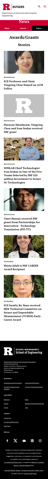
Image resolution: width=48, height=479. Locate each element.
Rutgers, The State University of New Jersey (29, 470)
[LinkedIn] (32, 440)
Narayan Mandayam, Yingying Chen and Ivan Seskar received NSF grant (23, 128)
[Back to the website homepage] (24, 7)
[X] (15, 441)
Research (7, 400)
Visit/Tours (7, 426)
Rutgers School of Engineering (34, 404)
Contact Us (7, 418)
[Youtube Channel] (24, 441)
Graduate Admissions (32, 383)
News (24, 21)
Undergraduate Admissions (13, 383)
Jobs (26, 408)
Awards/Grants (9, 77)
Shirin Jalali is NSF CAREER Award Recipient (21, 267)
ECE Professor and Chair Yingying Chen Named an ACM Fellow (23, 85)
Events (6, 404)
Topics (39, 28)
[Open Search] (39, 6)
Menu (7, 28)
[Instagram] (40, 440)
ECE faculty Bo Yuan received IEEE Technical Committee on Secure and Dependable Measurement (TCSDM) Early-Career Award (23, 312)
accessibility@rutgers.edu (12, 462)
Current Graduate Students (34, 387)
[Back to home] (21, 351)
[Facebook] (7, 440)
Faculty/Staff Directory (11, 422)
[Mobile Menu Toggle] (45, 6)
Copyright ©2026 (9, 470)
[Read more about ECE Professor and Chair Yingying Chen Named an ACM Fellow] (24, 62)
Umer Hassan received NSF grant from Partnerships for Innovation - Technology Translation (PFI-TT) (22, 224)
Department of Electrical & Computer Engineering (20, 362)
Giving (6, 408)
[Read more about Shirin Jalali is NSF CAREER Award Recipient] (24, 246)
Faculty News (8, 261)
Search (23, 28)
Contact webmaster (30, 474)
